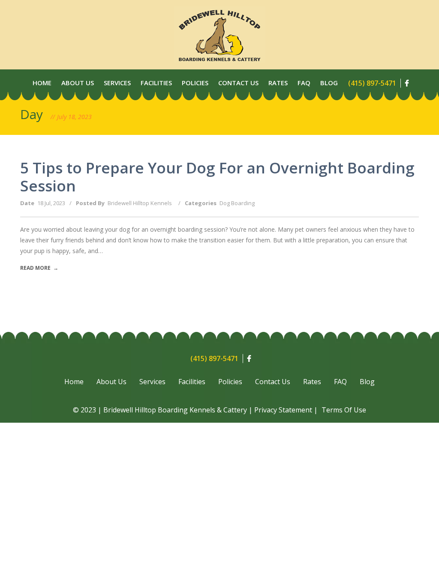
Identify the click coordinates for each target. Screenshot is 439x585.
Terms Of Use (344, 410)
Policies (195, 82)
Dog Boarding (237, 203)
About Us (77, 82)
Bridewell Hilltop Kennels (140, 203)
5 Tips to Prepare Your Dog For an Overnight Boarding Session (217, 177)
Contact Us (238, 82)
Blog (329, 82)
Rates (278, 82)
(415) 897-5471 (372, 83)
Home (42, 82)
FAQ (340, 381)
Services (117, 82)
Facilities (156, 82)
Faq (304, 82)
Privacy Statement (283, 410)
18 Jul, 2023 (51, 203)
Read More (39, 268)
